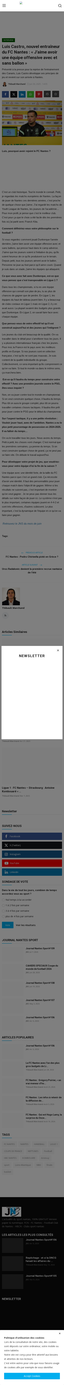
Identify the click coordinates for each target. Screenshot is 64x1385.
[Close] (58, 650)
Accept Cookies (32, 1376)
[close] (59, 1333)
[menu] (4, 5)
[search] (60, 5)
